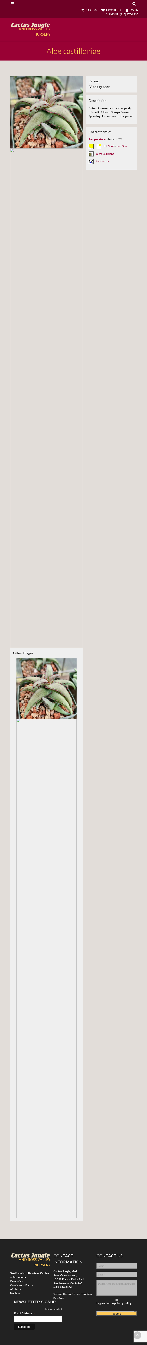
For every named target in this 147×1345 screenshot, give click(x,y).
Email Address (24, 1313)
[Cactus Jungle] (30, 26)
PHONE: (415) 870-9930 (123, 14)
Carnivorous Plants (21, 1285)
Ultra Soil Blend (105, 153)
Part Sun (122, 145)
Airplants (15, 1289)
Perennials (16, 1281)
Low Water (102, 161)
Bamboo (15, 1293)
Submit (116, 1313)
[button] (134, 3)
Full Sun (108, 145)
